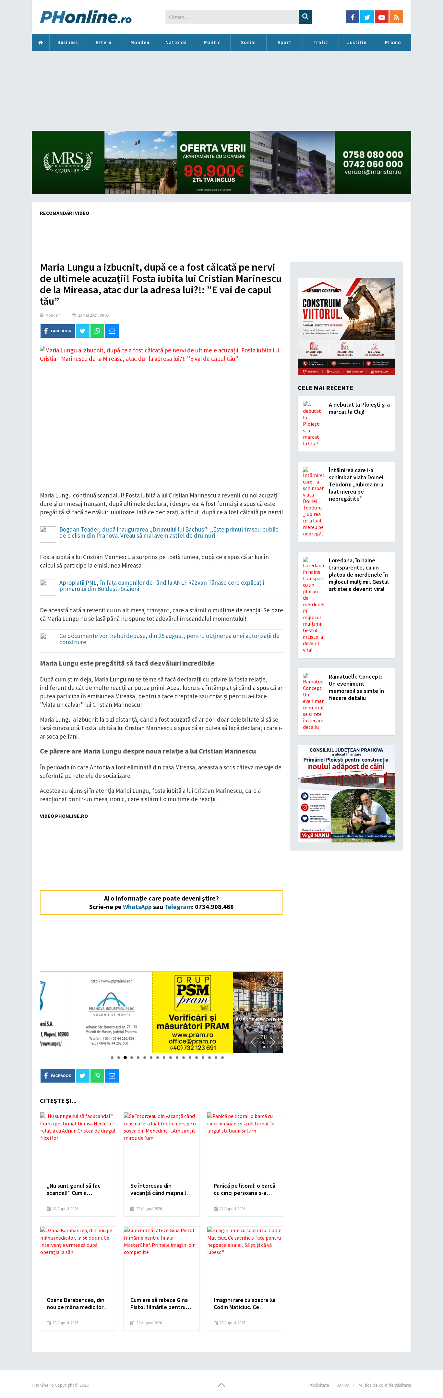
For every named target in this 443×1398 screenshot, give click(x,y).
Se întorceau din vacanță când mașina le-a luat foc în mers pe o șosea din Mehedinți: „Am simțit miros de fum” (160, 1189)
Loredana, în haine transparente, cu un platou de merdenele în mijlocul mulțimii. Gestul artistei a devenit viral (359, 575)
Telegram (178, 906)
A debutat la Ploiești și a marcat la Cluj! (359, 408)
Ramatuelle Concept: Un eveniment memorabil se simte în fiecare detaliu (356, 687)
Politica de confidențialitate (384, 1385)
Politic (212, 42)
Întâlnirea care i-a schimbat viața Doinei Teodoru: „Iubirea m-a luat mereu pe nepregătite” (356, 484)
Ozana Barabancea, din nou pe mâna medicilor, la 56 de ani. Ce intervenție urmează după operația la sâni (76, 1303)
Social (248, 42)
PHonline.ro (40, 42)
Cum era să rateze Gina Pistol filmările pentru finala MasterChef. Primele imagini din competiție (159, 1303)
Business (67, 42)
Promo (393, 42)
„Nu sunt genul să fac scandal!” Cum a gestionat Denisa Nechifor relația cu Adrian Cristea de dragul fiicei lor (77, 1189)
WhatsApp (137, 906)
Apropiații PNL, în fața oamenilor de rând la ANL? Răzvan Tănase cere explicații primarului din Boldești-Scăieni (161, 586)
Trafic (320, 42)
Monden (140, 42)
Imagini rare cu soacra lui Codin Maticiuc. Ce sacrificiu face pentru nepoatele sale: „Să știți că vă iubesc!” (244, 1303)
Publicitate (318, 1385)
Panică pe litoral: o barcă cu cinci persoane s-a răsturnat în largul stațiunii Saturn (244, 1189)
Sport (285, 42)
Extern (104, 42)
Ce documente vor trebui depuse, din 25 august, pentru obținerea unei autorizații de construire (169, 639)
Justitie (356, 42)
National (176, 42)
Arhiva (343, 1385)
